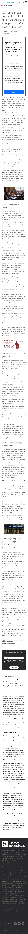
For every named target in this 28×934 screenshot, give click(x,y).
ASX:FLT (17, 118)
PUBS (21, 640)
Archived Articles (10, 2)
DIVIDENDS (16, 640)
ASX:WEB (10, 128)
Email (5, 656)
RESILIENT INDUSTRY (7, 642)
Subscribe (14, 667)
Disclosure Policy (20, 748)
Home (2, 2)
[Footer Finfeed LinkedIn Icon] (23, 923)
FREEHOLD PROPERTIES (8, 643)
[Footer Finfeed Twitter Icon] (19, 923)
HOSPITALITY (9, 640)
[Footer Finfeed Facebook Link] (15, 923)
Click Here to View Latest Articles (14, 91)
